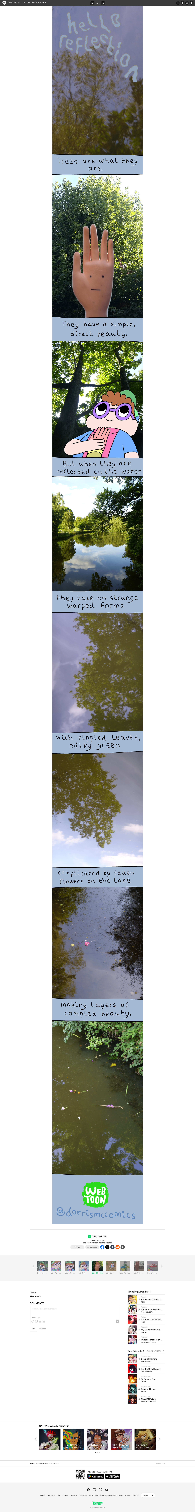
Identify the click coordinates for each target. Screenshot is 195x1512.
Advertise (83, 1495)
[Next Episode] (103, 3)
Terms (66, 1495)
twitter (100, 1489)
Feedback (51, 1495)
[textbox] (75, 1310)
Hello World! (14, 2)
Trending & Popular (139, 1291)
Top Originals (135, 1351)
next (160, 1439)
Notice (32, 1463)
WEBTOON (4, 3)
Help (59, 1495)
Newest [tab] (42, 1328)
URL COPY (191, 3)
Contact (136, 1495)
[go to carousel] (95, 1452)
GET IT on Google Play (95, 1476)
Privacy (74, 1495)
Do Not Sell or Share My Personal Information (106, 1495)
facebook (88, 1489)
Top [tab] (33, 1328)
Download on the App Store (112, 1476)
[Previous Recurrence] (33, 1266)
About (42, 1495)
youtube (106, 1489)
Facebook (182, 3)
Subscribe (178, 3)
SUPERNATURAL (154, 1351)
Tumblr (112, 1247)
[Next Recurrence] (162, 1266)
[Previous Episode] (92, 3)
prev (35, 1439)
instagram (94, 1489)
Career (127, 1495)
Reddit (117, 1247)
